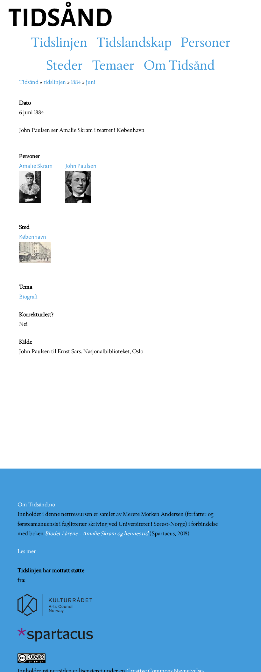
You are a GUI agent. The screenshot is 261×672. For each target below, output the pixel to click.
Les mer (27, 552)
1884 (76, 82)
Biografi (28, 297)
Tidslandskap (134, 44)
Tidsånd (29, 82)
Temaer (113, 66)
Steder (64, 66)
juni (90, 82)
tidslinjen (55, 82)
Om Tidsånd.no (36, 505)
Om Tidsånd (179, 66)
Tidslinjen (59, 44)
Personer (205, 44)
